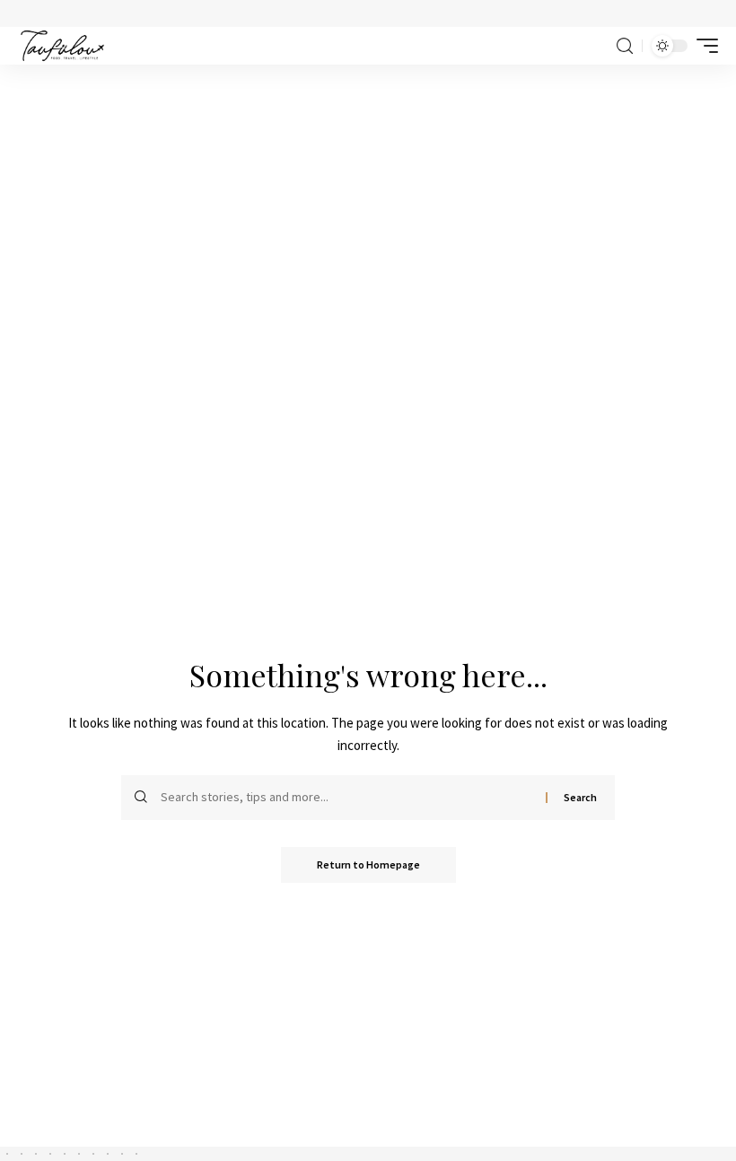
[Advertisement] (368, 199)
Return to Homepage (368, 864)
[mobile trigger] (703, 46)
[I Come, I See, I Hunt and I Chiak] (62, 46)
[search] (624, 46)
